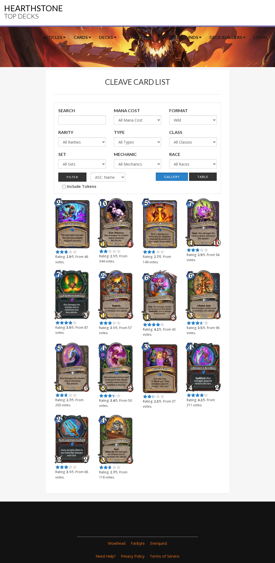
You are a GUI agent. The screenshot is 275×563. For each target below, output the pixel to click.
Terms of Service (164, 556)
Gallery (172, 177)
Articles (52, 37)
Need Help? (105, 556)
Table (202, 177)
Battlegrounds (179, 37)
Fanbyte (138, 543)
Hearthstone (33, 11)
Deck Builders (226, 37)
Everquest (158, 543)
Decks (106, 37)
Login (260, 37)
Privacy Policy (132, 556)
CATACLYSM (137, 37)
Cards (81, 37)
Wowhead (116, 543)
